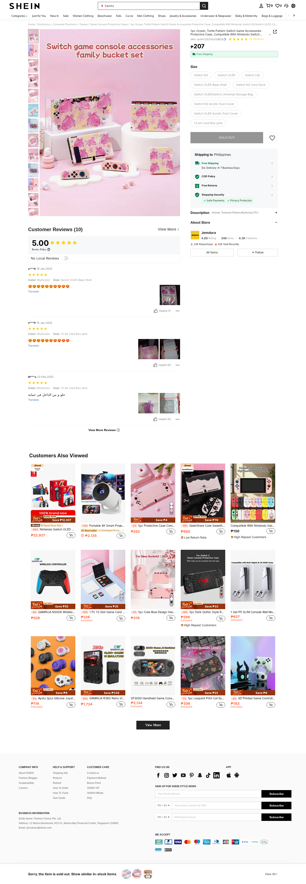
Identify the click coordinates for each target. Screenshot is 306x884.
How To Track (60, 793)
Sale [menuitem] (65, 15)
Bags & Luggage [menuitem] (272, 15)
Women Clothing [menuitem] (83, 15)
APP (228, 767)
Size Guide (59, 798)
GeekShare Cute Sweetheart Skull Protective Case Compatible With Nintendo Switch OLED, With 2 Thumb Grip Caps (203, 525)
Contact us (93, 773)
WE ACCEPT (162, 834)
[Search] (204, 6)
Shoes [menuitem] (161, 15)
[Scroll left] (288, 16)
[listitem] (53, 503)
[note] (53, 519)
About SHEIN (26, 773)
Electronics (43, 24)
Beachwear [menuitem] (105, 15)
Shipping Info (60, 773)
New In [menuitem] (54, 15)
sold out (227, 138)
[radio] (201, 75)
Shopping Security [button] (213, 194)
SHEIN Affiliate (95, 793)
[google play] (237, 777)
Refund (57, 783)
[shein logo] (24, 6)
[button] (286, 5)
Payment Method (96, 778)
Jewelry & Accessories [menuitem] (183, 15)
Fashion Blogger (28, 778)
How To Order (60, 788)
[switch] (64, 258)
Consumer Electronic (65, 24)
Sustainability (26, 783)
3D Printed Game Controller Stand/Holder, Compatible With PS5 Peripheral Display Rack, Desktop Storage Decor (253, 698)
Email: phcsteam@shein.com (35, 827)
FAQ (89, 798)
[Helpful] (155, 310)
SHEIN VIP (93, 788)
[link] (269, 5)
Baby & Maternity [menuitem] (246, 15)
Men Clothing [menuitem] (145, 15)
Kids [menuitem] (118, 15)
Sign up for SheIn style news (175, 786)
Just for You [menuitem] (39, 15)
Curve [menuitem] (129, 15)
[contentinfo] (223, 841)
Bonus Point (94, 783)
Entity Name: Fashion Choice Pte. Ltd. (40, 818)
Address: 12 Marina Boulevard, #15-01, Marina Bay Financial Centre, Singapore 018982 (68, 823)
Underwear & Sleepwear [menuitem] (215, 15)
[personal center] (261, 5)
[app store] (229, 777)
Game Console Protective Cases (109, 24)
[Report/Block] (177, 310)
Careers (23, 788)
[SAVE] (272, 137)
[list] (188, 775)
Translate (33, 291)
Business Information (34, 813)
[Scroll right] (293, 16)
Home (31, 24)
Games (84, 24)
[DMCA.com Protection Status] (168, 849)
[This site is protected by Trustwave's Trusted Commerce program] (158, 849)
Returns (57, 778)
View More (153, 725)
